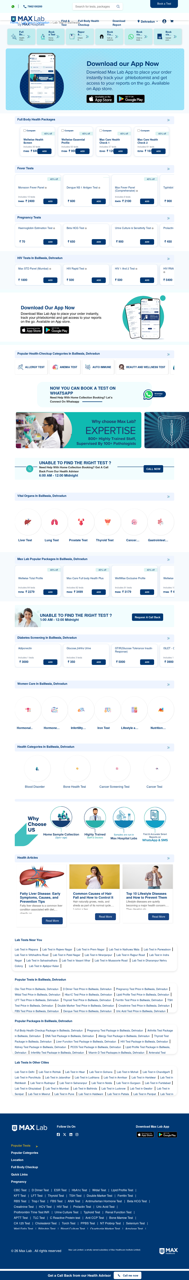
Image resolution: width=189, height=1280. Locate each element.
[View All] (168, 120)
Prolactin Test (82, 1206)
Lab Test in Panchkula (28, 1077)
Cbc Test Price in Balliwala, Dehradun (37, 989)
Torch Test (68, 1223)
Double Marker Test (99, 1195)
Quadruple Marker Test (105, 1229)
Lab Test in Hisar (75, 1072)
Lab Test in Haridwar (144, 1077)
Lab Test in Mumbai (57, 1088)
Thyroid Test (56, 1195)
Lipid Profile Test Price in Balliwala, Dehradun (142, 994)
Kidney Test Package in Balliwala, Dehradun (41, 1047)
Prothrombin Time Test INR (31, 1212)
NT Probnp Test (110, 1223)
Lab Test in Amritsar (116, 1077)
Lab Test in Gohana (101, 1072)
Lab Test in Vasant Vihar (76, 960)
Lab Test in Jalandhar (58, 1077)
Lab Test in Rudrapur (43, 1083)
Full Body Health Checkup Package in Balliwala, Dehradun (49, 1030)
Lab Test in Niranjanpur (99, 955)
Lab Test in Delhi (25, 1072)
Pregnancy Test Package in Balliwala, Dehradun (115, 1030)
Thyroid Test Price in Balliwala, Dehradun (87, 1000)
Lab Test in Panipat (145, 1094)
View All (168, 120)
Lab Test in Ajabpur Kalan (44, 966)
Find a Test (65, 23)
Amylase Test (134, 1229)
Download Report (119, 23)
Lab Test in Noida (102, 1083)
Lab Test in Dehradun (35, 22)
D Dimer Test (40, 1190)
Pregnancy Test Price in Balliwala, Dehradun (142, 989)
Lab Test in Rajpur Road (131, 955)
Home (14, 22)
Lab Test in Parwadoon (157, 949)
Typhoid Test (92, 1212)
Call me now (130, 1275)
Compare (31, 130)
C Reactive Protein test (65, 1218)
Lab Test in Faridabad (158, 1083)
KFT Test (20, 1195)
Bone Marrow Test (121, 1218)
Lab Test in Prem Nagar (91, 949)
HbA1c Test (79, 1190)
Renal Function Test (118, 1212)
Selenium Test (135, 1223)
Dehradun (148, 21)
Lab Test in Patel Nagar (67, 955)
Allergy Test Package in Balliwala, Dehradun (124, 1036)
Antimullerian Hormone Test (103, 1201)
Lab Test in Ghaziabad (28, 1088)
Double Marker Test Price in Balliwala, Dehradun (86, 1005)
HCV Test (45, 1206)
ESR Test (60, 1190)
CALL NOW (153, 469)
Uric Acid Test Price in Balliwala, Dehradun (141, 1011)
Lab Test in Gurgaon (128, 1083)
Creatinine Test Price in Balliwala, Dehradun (144, 1005)
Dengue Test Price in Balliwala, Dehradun (87, 1011)
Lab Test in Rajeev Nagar (57, 949)
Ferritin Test (125, 1195)
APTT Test (21, 1218)
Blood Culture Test (73, 1229)
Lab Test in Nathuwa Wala (124, 949)
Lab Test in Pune (64, 1094)
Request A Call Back (147, 617)
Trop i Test (38, 1201)
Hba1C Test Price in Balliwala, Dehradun (89, 994)
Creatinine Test (24, 1206)
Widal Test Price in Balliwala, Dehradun (38, 994)
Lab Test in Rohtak (50, 1072)
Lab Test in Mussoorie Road (111, 960)
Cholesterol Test (45, 1223)
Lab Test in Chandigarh (156, 1072)
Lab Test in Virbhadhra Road (32, 955)
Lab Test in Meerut (39, 1094)
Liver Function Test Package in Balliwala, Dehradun (86, 1041)
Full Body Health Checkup (88, 23)
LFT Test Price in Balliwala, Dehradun (37, 1000)
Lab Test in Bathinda (85, 1088)
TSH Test (75, 1195)
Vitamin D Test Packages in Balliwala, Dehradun (116, 1052)
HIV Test (62, 1206)
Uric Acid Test (105, 1206)
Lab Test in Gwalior (141, 1088)
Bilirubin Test (46, 1229)
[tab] (24, 1147)
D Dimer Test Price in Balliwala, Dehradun (87, 989)
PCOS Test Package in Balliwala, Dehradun (96, 1047)
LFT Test (36, 1195)
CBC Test (20, 1190)
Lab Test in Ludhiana (87, 1077)
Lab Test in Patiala (118, 1094)
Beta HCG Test (137, 1201)
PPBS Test (88, 1223)
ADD (44, 151)
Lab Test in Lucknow (114, 1088)
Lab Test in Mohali (128, 1072)
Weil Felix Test (23, 1229)
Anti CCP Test (94, 1218)
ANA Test (74, 1201)
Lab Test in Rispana (27, 949)
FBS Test (56, 1201)
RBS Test (20, 1201)
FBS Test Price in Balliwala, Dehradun (37, 1011)
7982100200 (34, 6)
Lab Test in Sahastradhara (42, 960)
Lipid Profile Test (122, 1190)
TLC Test (39, 1218)
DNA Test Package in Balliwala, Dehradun (70, 1036)
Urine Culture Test (66, 1212)
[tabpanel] (95, 79)
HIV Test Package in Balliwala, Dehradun (144, 1041)
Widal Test (99, 1190)
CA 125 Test (22, 1223)
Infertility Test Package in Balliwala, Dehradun (58, 1052)
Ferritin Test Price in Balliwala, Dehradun (140, 1000)
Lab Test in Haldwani (91, 1094)
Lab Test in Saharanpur (74, 1083)
